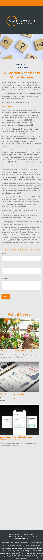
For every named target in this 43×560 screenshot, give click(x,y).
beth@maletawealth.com (21, 538)
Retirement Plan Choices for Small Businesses (19, 351)
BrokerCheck (37, 542)
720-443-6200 (17, 534)
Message (5, 278)
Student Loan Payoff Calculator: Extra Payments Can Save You (16, 438)
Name (4, 253)
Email (3, 266)
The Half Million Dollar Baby (12, 394)
